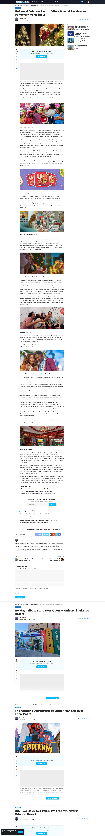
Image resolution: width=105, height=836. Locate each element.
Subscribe (52, 504)
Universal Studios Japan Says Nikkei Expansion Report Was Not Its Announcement (40, 516)
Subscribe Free (41, 56)
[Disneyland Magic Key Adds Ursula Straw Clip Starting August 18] (71, 40)
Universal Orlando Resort (85, 29)
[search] (83, 2)
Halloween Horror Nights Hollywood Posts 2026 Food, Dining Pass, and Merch (39, 520)
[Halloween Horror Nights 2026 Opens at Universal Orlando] (71, 28)
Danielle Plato (22, 18)
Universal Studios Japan (85, 36)
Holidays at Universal (44, 528)
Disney (77, 48)
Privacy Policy (5, 831)
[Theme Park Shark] (22, 2)
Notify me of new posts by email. (24, 594)
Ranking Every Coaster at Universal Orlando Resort (34, 488)
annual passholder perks (30, 528)
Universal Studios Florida (48, 529)
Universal (18, 8)
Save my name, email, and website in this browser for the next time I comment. (32, 588)
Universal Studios (39, 529)
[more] (59, 2)
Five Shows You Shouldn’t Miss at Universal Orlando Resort (36, 491)
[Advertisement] (42, 71)
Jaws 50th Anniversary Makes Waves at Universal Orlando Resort (38, 493)
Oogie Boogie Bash (78, 43)
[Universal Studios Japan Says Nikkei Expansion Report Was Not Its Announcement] (71, 33)
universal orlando (57, 528)
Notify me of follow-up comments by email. (26, 591)
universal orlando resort (30, 529)
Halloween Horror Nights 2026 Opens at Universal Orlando (34, 513)
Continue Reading (52, 698)
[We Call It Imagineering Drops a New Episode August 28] (71, 47)
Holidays (37, 528)
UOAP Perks (57, 529)
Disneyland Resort (79, 41)
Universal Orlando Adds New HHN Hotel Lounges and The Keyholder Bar (38, 518)
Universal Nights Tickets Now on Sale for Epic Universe (34, 522)
